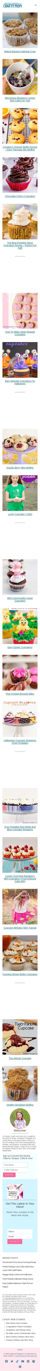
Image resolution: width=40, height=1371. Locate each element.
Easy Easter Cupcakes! (20, 647)
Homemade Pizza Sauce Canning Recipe (19, 1262)
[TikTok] (17, 1361)
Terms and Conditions (16, 1312)
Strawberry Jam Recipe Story (18, 1330)
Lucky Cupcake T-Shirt (20, 514)
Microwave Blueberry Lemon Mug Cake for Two (20, 99)
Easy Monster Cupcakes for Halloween (20, 382)
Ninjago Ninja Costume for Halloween (17, 1274)
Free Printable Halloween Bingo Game (17, 1279)
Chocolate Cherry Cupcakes (20, 196)
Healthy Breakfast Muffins (20, 1104)
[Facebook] (6, 1361)
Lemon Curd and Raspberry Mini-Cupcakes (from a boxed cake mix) (20, 879)
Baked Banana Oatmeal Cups (20, 51)
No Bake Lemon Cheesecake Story (21, 1333)
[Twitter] (12, 1361)
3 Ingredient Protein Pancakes (18, 1327)
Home (20, 1349)
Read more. (7, 1151)
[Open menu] (36, 5)
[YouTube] (22, 1361)
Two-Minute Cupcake (20, 1058)
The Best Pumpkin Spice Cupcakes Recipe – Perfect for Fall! (20, 245)
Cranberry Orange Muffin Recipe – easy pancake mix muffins (20, 148)
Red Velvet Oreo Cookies (16, 1323)
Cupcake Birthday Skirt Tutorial (20, 927)
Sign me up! (15, 1241)
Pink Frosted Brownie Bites (20, 693)
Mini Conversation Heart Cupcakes (20, 599)
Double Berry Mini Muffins (20, 467)
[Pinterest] (28, 1361)
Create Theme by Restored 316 (26, 1356)
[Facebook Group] (33, 1361)
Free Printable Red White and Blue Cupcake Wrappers (20, 828)
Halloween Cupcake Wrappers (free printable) (20, 741)
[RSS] (20, 1367)
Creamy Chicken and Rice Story (19, 1340)
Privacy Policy (29, 1312)
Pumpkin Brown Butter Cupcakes (20, 974)
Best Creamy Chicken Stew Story (20, 1337)
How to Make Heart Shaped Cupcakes (20, 333)
